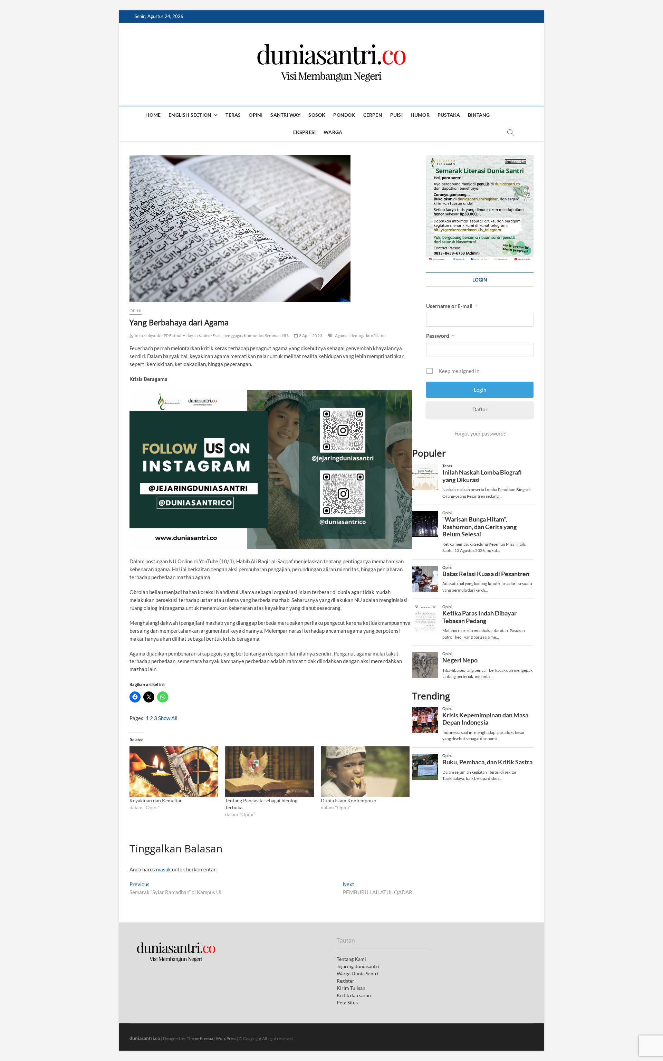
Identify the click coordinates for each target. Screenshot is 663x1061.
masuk (163, 869)
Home (153, 115)
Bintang (479, 115)
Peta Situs (347, 1002)
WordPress (226, 1038)
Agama (341, 335)
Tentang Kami (351, 959)
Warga (333, 132)
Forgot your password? (480, 433)
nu (383, 335)
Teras (233, 115)
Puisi (396, 115)
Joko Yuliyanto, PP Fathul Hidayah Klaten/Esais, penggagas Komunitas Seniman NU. (211, 335)
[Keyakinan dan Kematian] (173, 771)
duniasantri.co (144, 1038)
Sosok (316, 115)
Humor (420, 115)
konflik (372, 335)
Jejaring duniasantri (358, 966)
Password (440, 336)
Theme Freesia (200, 1038)
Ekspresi (304, 132)
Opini (255, 115)
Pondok (344, 115)
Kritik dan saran (354, 995)
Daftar (480, 409)
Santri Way (285, 115)
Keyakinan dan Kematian (156, 800)
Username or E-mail (451, 306)
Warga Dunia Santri (357, 973)
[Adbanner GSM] (480, 158)
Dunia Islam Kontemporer (349, 800)
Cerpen (372, 115)
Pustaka (449, 115)
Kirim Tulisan (351, 988)
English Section (190, 115)
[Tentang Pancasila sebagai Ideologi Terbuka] (269, 771)
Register (345, 981)
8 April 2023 (310, 335)
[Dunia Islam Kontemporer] (365, 771)
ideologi (357, 335)
